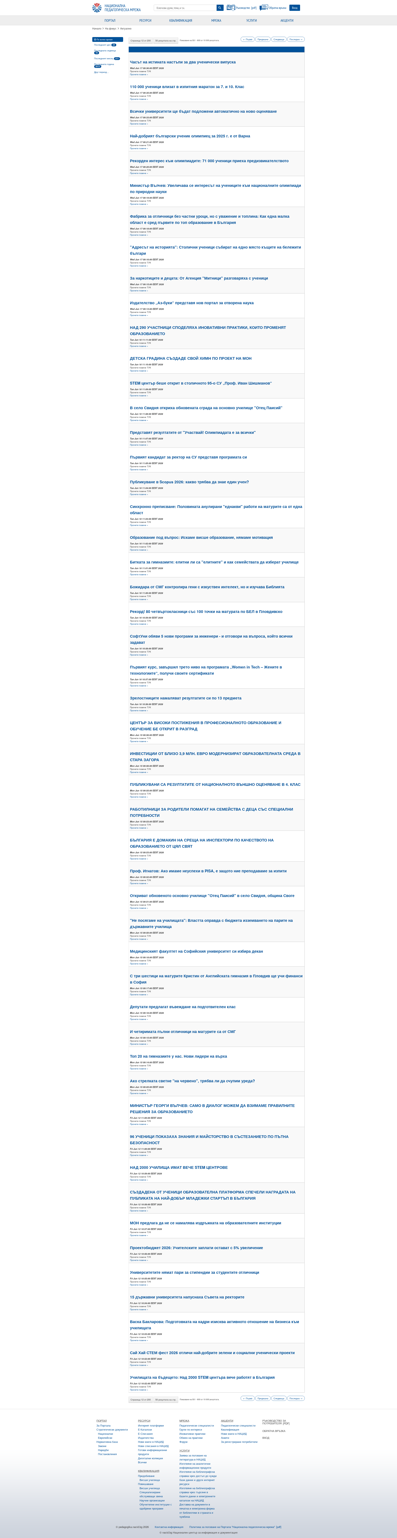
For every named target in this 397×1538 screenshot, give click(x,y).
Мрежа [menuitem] (216, 20)
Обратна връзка (277, 8)
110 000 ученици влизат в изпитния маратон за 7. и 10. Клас (187, 86)
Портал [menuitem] (110, 20)
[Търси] (220, 8)
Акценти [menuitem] (287, 20)
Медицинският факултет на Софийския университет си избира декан (196, 951)
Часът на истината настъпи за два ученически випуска (183, 62)
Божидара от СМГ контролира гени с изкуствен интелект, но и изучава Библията (207, 587)
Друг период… (101, 71)
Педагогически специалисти (196, 1425)
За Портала (103, 1425)
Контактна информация (169, 1527)
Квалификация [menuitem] (180, 20)
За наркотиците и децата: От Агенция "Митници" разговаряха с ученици (199, 278)
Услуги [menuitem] (251, 20)
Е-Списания (145, 1434)
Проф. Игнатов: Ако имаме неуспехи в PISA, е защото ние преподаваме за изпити (208, 871)
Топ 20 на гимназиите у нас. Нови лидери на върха (178, 1056)
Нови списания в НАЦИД (153, 1446)
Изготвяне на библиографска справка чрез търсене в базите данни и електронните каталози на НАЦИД (197, 1494)
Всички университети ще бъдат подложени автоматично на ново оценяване (203, 111)
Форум (183, 1442)
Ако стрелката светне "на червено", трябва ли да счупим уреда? (192, 1081)
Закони (102, 1446)
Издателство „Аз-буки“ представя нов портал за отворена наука (192, 302)
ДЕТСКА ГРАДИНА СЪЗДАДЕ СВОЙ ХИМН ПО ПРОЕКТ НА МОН (191, 358)
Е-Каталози (145, 1429)
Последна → (296, 39)
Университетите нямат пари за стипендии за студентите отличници (194, 1272)
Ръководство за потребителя (274, 1422)
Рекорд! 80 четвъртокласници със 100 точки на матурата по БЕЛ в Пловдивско (206, 611)
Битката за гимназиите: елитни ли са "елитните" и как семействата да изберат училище (214, 562)
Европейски (105, 1438)
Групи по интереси (190, 1429)
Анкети (225, 1438)
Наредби (103, 1450)
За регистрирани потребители (239, 1442)
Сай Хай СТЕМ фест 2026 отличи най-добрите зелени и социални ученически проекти (212, 1352)
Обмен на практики (191, 1438)
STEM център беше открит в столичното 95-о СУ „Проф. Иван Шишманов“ (201, 383)
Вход (294, 8)
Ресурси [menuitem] (145, 20)
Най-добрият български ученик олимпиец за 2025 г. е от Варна (190, 136)
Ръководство (243, 8)
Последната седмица (105, 51)
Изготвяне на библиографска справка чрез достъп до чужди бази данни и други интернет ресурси (198, 1478)
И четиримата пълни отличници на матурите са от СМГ (183, 1031)
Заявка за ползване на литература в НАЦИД (193, 1457)
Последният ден (104, 44)
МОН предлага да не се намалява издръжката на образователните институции (205, 1223)
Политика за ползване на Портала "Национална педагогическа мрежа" (232, 1527)
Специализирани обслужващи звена (151, 1494)
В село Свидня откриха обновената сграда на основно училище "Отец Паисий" (206, 407)
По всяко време (105, 39)
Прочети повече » (139, 74)
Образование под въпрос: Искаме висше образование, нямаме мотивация (201, 537)
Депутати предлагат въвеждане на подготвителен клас (183, 1006)
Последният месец (106, 58)
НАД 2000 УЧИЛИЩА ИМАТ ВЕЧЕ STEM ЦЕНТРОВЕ (179, 1167)
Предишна (263, 39)
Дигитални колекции (150, 1458)
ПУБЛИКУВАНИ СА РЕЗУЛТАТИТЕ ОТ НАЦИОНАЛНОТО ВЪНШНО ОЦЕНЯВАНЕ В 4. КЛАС (215, 784)
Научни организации (152, 1500)
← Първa (247, 39)
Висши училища (150, 1480)
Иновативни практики (192, 1434)
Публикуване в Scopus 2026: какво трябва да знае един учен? (189, 482)
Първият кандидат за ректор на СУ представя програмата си (188, 457)
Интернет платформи (151, 1425)
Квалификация (230, 1429)
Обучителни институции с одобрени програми (156, 1506)
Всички (142, 1462)
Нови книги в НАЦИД (151, 1442)
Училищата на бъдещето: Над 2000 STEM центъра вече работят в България (202, 1377)
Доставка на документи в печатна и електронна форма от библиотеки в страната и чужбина (196, 1510)
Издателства (146, 1438)
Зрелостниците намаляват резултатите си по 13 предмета (185, 698)
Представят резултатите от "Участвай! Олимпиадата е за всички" (193, 432)
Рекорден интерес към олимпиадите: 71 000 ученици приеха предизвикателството (209, 160)
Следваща (279, 39)
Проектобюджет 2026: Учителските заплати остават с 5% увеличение (196, 1247)
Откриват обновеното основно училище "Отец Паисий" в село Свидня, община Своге (212, 895)
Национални (105, 1434)
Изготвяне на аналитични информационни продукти (195, 1465)
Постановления (107, 1454)
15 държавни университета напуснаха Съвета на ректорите (187, 1297)
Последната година (104, 65)
